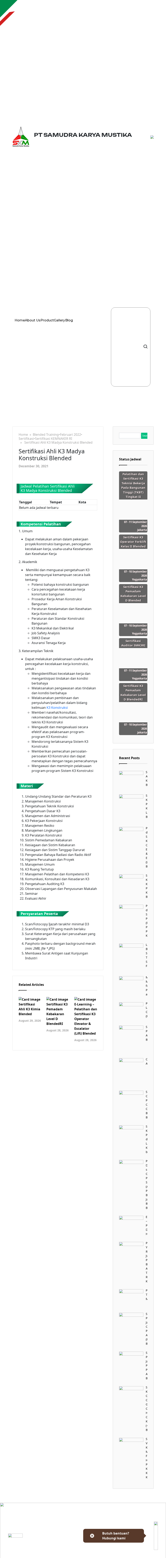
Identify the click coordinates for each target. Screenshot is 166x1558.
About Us (32, 320)
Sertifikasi (26, 439)
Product (47, 320)
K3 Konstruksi (57, 707)
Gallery (59, 320)
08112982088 (66, 1556)
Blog (69, 320)
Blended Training (46, 435)
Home (20, 320)
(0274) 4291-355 (68, 1551)
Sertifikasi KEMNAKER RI (53, 439)
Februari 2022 (70, 435)
